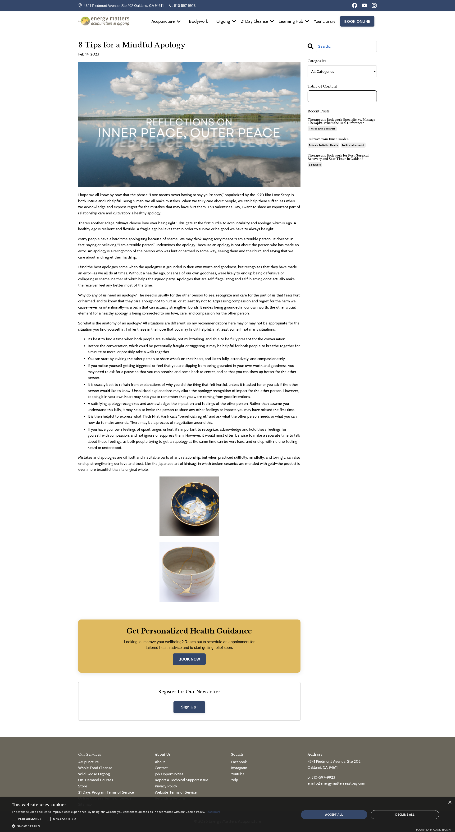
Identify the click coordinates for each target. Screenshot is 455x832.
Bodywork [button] (198, 21)
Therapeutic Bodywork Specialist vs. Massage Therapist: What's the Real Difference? (341, 121)
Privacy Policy (166, 786)
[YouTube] (364, 5)
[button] (116, 826)
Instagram (239, 768)
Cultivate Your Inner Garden (328, 139)
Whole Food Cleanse (95, 768)
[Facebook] (354, 5)
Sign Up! (189, 707)
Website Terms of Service (176, 792)
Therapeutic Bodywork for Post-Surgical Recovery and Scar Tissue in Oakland (338, 157)
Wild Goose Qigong (94, 774)
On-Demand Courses (95, 780)
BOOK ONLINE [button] (357, 21)
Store (82, 786)
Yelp (234, 780)
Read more (213, 812)
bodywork (315, 164)
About (160, 762)
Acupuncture (88, 762)
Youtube (238, 774)
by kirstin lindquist (353, 145)
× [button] (449, 802)
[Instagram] (374, 5)
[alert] (227, 814)
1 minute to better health (323, 145)
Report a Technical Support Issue (181, 780)
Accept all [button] (334, 815)
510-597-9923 (185, 6)
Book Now (189, 659)
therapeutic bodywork (322, 128)
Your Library (324, 21)
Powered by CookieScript (433, 829)
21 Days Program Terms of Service (106, 792)
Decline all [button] (404, 815)
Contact (161, 768)
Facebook (239, 762)
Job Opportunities (169, 774)
